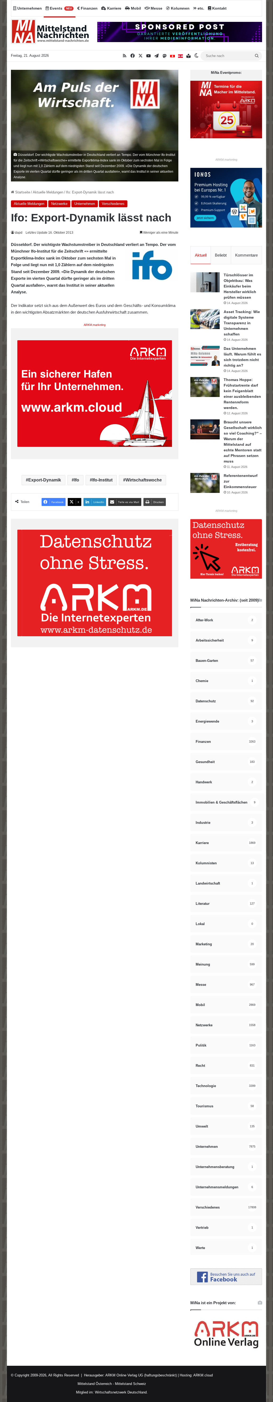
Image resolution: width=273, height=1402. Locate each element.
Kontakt (219, 8)
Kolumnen (180, 8)
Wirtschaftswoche (144, 480)
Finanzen (89, 8)
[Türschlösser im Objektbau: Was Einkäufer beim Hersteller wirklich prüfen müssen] (205, 282)
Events (60, 8)
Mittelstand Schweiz (130, 1384)
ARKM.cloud (202, 1375)
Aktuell (201, 255)
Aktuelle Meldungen (48, 192)
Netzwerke (59, 204)
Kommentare (246, 255)
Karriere (113, 8)
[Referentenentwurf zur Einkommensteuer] (205, 483)
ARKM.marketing (95, 324)
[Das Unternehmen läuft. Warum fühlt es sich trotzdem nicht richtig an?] (205, 356)
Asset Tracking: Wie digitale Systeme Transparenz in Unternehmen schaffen (242, 323)
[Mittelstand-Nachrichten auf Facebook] (226, 1284)
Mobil (135, 8)
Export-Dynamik (44, 480)
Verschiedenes (113, 204)
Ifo (76, 480)
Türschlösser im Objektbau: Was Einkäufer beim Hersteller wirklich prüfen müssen (240, 286)
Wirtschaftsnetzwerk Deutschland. (121, 1392)
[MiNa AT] (180, 56)
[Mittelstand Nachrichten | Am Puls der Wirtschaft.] (50, 33)
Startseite (22, 192)
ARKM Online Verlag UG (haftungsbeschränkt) (141, 1375)
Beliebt (221, 255)
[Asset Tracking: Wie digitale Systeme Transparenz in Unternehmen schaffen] (205, 319)
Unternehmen (29, 8)
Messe (156, 8)
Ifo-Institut (102, 480)
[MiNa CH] (172, 56)
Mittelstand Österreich (95, 1384)
